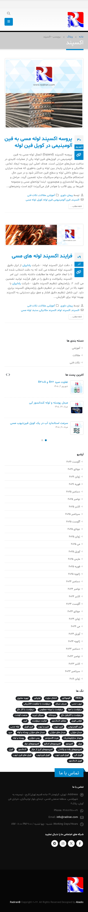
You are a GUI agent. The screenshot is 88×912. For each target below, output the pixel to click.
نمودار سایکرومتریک (73, 738)
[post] (76, 387)
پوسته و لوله (18, 738)
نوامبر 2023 (73, 656)
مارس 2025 (74, 559)
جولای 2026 (74, 469)
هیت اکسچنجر (51, 738)
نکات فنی (32, 195)
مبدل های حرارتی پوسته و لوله (31, 732)
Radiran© (15, 902)
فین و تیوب (43, 726)
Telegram (54, 843)
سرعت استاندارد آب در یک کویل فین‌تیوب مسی (39, 423)
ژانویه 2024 (74, 641)
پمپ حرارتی (34, 738)
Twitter (71, 843)
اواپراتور (37, 698)
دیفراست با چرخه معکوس (51, 709)
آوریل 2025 (74, 551)
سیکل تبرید (37, 715)
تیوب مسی (77, 703)
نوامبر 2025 (74, 499)
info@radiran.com (67, 817)
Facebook (79, 843)
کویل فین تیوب (62, 755)
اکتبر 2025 (74, 507)
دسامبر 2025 (73, 492)
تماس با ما (69, 773)
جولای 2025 (73, 529)
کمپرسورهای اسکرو (52, 743)
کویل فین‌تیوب (43, 755)
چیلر (80, 743)
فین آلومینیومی (62, 200)
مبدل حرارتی (76, 732)
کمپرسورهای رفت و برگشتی (70, 749)
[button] (9, 374)
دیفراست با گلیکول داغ (71, 715)
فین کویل (28, 726)
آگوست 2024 (73, 604)
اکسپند (75, 200)
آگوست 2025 (73, 521)
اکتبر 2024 (74, 596)
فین (25, 720)
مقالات (42, 195)
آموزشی (51, 195)
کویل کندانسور (75, 760)
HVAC (79, 698)
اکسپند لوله (64, 310)
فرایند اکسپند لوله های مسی (42, 256)
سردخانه (52, 715)
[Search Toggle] (9, 14)
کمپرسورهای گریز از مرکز (42, 749)
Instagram (63, 843)
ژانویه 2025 (74, 574)
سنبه (35, 310)
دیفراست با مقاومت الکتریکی (37, 703)
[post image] (44, 93)
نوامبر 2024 (74, 589)
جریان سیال (61, 703)
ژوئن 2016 (74, 679)
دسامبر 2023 (73, 649)
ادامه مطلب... (76, 206)
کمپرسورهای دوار (31, 743)
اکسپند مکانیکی (47, 310)
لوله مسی (31, 200)
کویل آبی (78, 755)
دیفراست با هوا (75, 709)
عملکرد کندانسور (59, 720)
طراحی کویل (77, 720)
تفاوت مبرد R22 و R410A (53, 382)
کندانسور (22, 749)
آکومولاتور (66, 698)
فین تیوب (58, 726)
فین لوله (48, 200)
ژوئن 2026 (74, 477)
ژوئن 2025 (74, 536)
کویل (39, 200)
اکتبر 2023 (74, 664)
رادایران (26, 265)
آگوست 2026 (73, 462)
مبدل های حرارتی (57, 732)
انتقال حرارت (51, 698)
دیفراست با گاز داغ (25, 709)
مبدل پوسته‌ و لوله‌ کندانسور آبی (48, 403)
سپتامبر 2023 (72, 671)
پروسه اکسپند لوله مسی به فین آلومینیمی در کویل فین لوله (38, 142)
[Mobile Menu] (9, 22)
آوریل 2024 (74, 634)
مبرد (10, 732)
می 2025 (75, 544)
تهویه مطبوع (23, 698)
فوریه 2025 (74, 566)
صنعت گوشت (21, 715)
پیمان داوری (66, 195)
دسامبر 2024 (73, 581)
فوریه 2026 (74, 484)
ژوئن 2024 (74, 619)
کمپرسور (69, 743)
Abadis (79, 902)
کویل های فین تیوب (22, 755)
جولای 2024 (73, 611)
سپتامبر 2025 (72, 514)
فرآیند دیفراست (39, 720)
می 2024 (75, 626)
